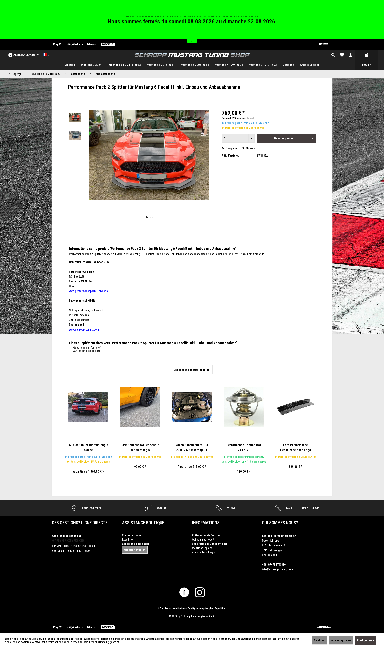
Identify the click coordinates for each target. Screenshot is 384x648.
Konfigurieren (365, 640)
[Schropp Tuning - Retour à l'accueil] (192, 55)
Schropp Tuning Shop (302, 508)
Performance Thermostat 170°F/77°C (243, 447)
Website (232, 508)
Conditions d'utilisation (136, 543)
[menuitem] (333, 55)
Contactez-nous (131, 535)
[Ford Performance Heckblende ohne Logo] (295, 406)
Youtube (162, 508)
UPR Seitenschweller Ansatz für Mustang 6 (140, 447)
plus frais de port (245, 118)
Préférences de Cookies (206, 535)
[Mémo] (342, 55)
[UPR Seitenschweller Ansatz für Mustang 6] (140, 406)
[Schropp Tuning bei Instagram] (199, 593)
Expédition (128, 539)
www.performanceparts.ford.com (88, 291)
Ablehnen (319, 640)
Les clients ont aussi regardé (191, 369)
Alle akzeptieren (341, 640)
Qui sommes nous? (203, 539)
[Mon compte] (350, 55)
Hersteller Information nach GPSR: (90, 262)
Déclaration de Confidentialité (209, 543)
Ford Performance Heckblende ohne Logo (295, 447)
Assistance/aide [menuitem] (24, 55)
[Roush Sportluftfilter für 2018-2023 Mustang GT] (192, 406)
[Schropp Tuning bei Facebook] (184, 593)
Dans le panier (283, 138)
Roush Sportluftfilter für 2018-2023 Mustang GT (191, 447)
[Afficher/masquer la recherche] (333, 55)
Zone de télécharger (204, 552)
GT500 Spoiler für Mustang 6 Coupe (88, 447)
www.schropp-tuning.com (84, 329)
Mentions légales (202, 548)
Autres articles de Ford (86, 350)
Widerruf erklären (134, 549)
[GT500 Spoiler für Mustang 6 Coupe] (88, 406)
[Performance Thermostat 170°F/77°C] (243, 406)
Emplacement (92, 508)
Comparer (231, 148)
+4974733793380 (69, 540)
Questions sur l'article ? (87, 347)
